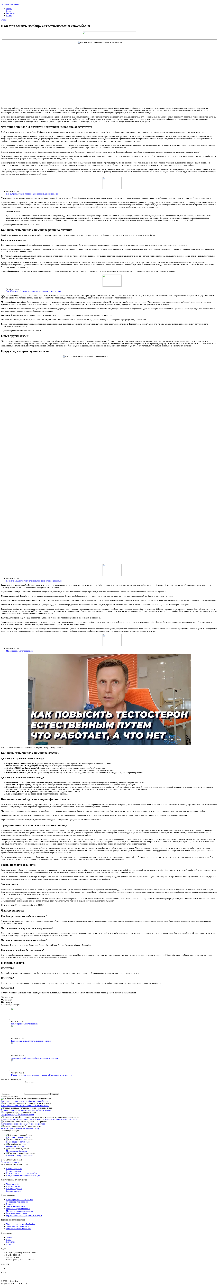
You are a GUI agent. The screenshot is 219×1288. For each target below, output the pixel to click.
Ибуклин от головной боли (18, 1137)
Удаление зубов (13, 1184)
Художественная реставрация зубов (21, 1173)
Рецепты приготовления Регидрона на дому (20, 1128)
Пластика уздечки (14, 1189)
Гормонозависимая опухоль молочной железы (31, 1041)
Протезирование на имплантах (19, 1199)
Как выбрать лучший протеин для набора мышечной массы (32, 194)
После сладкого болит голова (18, 1142)
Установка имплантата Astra (18, 1226)
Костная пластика (13, 1191)
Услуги (9, 9)
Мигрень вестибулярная (16, 1151)
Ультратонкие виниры (15, 1206)
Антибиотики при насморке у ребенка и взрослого (23, 1124)
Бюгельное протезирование (18, 1209)
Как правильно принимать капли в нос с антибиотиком (25, 1106)
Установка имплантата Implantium (20, 1224)
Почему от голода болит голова (19, 1155)
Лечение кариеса (13, 1171)
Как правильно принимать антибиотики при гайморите (25, 1101)
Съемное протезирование (17, 1202)
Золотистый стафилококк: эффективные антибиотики (34, 1058)
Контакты (10, 13)
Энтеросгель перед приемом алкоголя (17, 1115)
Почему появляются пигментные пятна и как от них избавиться (33, 581)
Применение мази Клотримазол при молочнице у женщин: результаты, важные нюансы (39, 1119)
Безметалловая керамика (16, 1213)
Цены (8, 11)
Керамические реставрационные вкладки (24, 1215)
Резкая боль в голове (15, 1146)
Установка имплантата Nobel (18, 1229)
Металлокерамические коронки (19, 1211)
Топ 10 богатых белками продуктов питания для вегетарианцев (33, 291)
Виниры (9, 1204)
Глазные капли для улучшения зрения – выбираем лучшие (26, 1110)
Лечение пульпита (14, 1169)
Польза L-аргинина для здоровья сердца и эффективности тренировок (41, 1075)
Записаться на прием (10, 4)
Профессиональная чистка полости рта (23, 1175)
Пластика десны (13, 1186)
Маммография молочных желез (19, 651)
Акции (9, 15)
